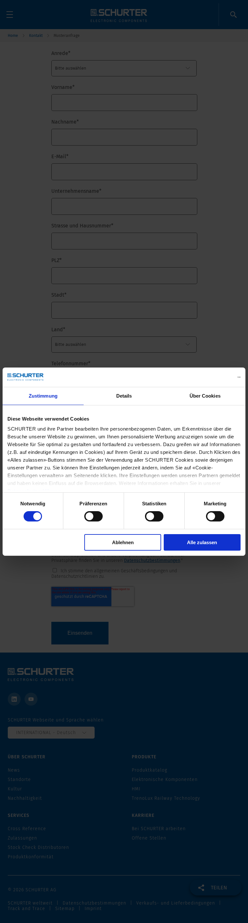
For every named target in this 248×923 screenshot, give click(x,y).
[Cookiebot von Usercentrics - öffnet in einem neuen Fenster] (212, 377)
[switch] (93, 516)
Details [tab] (124, 395)
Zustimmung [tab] (43, 395)
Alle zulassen (202, 542)
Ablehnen (123, 542)
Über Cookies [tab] (205, 395)
